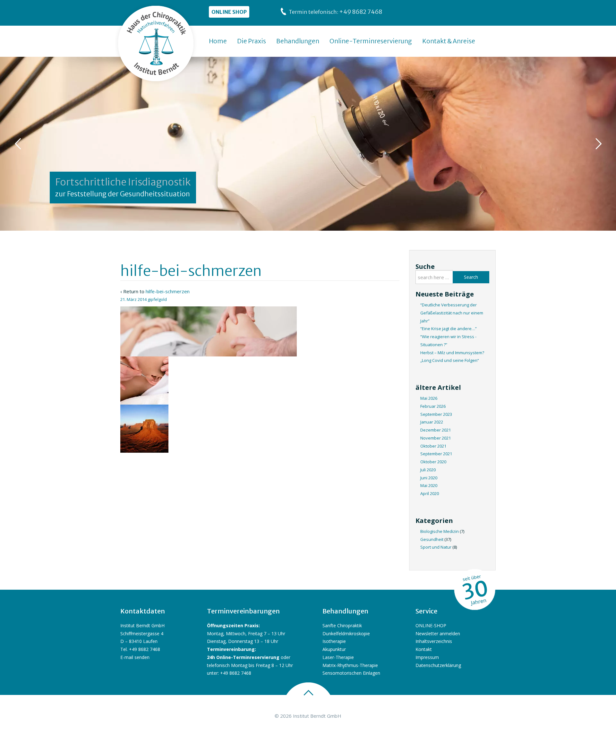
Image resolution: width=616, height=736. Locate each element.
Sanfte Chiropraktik (342, 625)
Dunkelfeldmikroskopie (346, 633)
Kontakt (423, 649)
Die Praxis (251, 41)
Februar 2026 (433, 406)
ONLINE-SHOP (430, 625)
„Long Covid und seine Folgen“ (449, 360)
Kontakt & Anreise (448, 41)
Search (471, 277)
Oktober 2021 (433, 446)
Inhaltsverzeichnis (433, 641)
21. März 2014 (133, 299)
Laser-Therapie (338, 657)
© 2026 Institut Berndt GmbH (308, 716)
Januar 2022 (431, 422)
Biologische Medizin (439, 531)
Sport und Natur (435, 547)
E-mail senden (135, 657)
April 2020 (429, 493)
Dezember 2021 (435, 430)
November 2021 (435, 438)
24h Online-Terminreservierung (243, 657)
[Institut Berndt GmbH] (156, 43)
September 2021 (436, 454)
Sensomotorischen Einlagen (351, 673)
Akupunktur (334, 649)
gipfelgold (157, 299)
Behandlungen (297, 41)
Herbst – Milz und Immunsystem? (452, 352)
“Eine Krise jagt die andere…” (448, 328)
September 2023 (436, 414)
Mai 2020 (428, 485)
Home (218, 41)
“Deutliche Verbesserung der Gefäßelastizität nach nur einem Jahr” (451, 313)
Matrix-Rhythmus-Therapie (350, 665)
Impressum (427, 657)
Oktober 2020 (433, 462)
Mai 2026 (428, 398)
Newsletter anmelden (437, 633)
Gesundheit (431, 539)
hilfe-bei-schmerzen (168, 291)
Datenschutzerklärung (438, 665)
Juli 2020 (428, 470)
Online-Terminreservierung (370, 41)
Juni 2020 (428, 478)
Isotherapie (334, 641)
